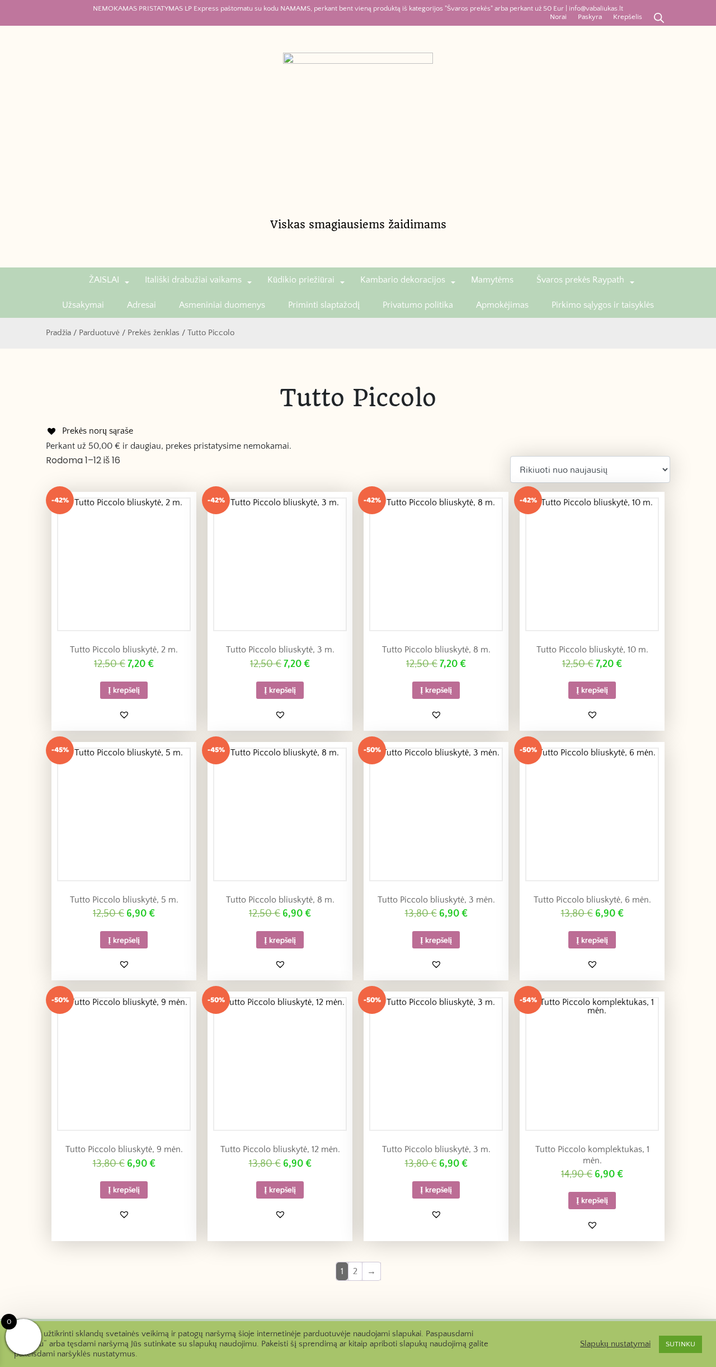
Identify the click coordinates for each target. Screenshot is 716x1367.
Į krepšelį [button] (124, 689)
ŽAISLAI (104, 280)
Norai (558, 17)
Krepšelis (627, 17)
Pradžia (58, 332)
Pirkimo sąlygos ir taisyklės (603, 305)
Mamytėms (492, 280)
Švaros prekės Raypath (580, 280)
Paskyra (590, 17)
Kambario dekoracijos (402, 280)
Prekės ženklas (154, 332)
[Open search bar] (659, 17)
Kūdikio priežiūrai (301, 280)
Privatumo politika (418, 305)
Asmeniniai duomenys (222, 305)
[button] (124, 715)
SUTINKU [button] (680, 1344)
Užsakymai (83, 305)
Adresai (141, 305)
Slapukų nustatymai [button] (615, 1344)
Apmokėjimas (502, 305)
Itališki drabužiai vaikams (193, 280)
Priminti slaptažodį (324, 305)
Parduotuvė (99, 332)
